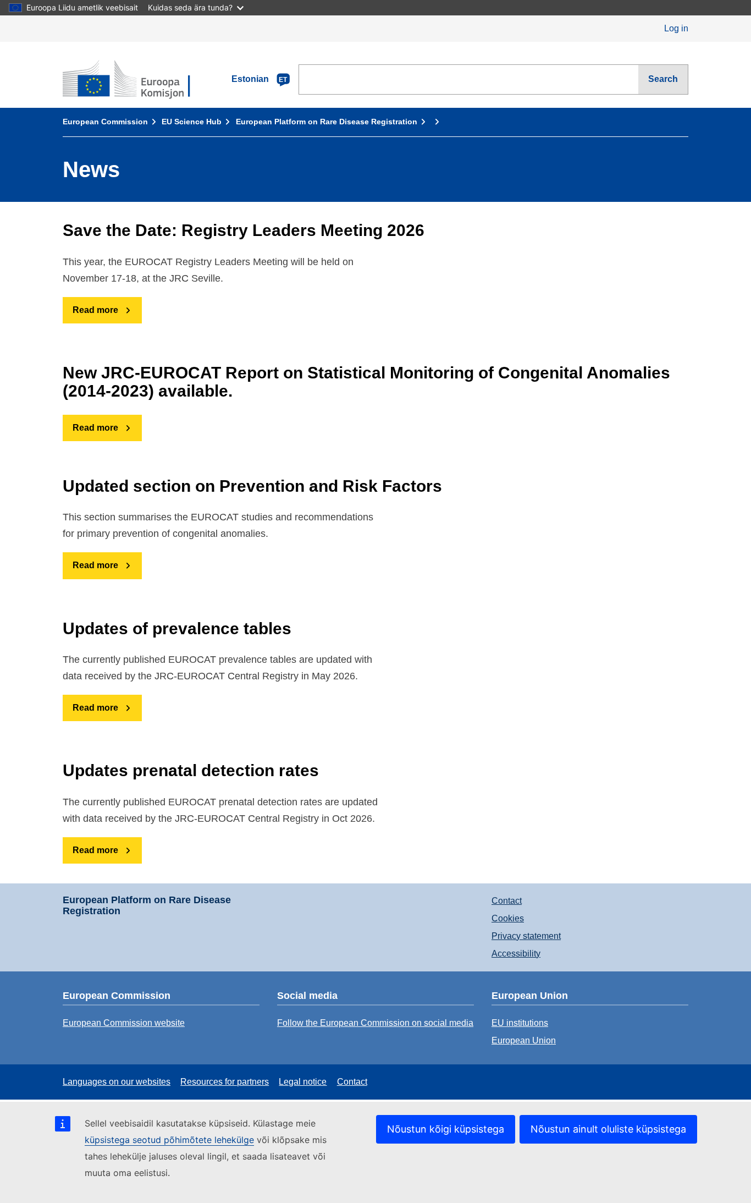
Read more (95, 310)
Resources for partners (224, 1081)
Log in (676, 28)
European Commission (105, 121)
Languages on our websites (116, 1081)
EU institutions (520, 1023)
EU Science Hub (192, 121)
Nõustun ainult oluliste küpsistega (608, 1129)
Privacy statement (526, 936)
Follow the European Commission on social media (375, 1023)
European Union (524, 1040)
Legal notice (303, 1081)
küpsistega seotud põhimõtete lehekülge (169, 1139)
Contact (507, 900)
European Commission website (124, 1023)
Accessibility (516, 953)
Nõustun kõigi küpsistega (445, 1129)
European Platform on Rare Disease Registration (326, 121)
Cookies (508, 918)
